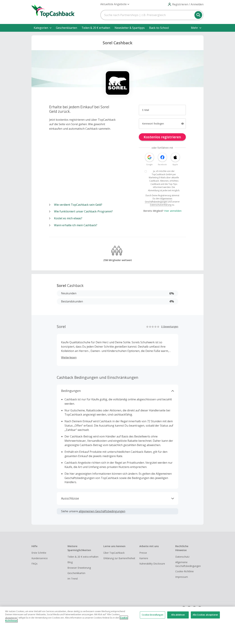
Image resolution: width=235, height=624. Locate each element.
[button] (114, 4)
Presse (143, 552)
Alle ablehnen (178, 614)
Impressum (181, 576)
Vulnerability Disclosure (152, 563)
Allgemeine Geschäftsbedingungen (188, 564)
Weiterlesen (69, 357)
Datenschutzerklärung (160, 204)
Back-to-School (159, 28)
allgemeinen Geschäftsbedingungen (102, 511)
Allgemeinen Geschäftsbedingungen (158, 200)
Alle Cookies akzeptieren (205, 614)
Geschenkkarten (66, 28)
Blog (70, 562)
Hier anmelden (172, 210)
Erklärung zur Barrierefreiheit (119, 558)
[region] (117, 615)
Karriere (143, 558)
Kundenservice (39, 558)
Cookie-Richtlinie (184, 571)
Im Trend (72, 578)
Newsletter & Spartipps (130, 28)
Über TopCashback (114, 552)
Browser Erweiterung (79, 567)
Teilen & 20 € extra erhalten (82, 556)
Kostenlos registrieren (162, 137)
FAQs (34, 563)
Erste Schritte (38, 552)
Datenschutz (182, 556)
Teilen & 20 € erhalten (96, 28)
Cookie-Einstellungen (152, 614)
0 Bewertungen (169, 326)
